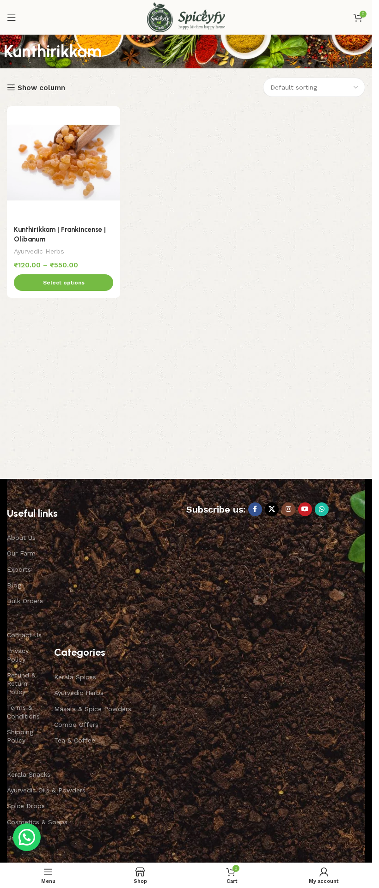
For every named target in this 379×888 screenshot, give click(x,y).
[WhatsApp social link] (322, 509)
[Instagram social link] (288, 509)
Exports (19, 569)
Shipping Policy (20, 736)
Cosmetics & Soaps (37, 822)
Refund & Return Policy (21, 683)
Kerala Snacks (28, 774)
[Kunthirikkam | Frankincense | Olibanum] (63, 162)
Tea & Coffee (74, 740)
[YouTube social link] (305, 509)
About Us (21, 537)
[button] (27, 837)
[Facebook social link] (255, 509)
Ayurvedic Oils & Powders (46, 790)
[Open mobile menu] (11, 17)
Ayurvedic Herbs (39, 251)
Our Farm (21, 553)
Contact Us (24, 635)
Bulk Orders (25, 600)
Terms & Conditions (23, 711)
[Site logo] (186, 16)
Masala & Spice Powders (92, 709)
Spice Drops (26, 805)
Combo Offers (76, 724)
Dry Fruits (22, 837)
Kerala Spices (75, 677)
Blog (14, 585)
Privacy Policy (18, 655)
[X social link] (272, 509)
